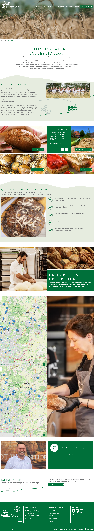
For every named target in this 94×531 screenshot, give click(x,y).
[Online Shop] (66, 149)
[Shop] (87, 2)
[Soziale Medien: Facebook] (73, 511)
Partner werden (53, 518)
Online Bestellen (87, 6)
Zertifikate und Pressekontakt (56, 507)
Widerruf (51, 521)
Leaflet (11, 364)
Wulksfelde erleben (61, 6)
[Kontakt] (90, 2)
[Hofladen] (62, 149)
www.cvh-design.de (32, 529)
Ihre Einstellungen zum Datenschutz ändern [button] (65, 529)
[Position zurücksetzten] (44, 364)
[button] (29, 322)
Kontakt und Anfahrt (54, 513)
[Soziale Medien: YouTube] (81, 511)
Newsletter (74, 514)
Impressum (82, 529)
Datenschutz (89, 529)
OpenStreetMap (3, 364)
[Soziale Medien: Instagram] (77, 511)
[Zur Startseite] (12, 4)
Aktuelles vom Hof (53, 515)
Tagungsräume (74, 6)
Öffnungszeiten (53, 510)
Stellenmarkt (48, 6)
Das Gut (37, 6)
